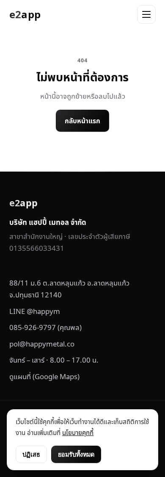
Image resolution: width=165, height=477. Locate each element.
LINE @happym (34, 311)
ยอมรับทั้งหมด (76, 454)
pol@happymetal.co (41, 344)
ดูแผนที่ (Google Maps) (44, 376)
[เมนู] (146, 14)
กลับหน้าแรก (82, 120)
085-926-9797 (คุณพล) (45, 327)
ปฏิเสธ (31, 454)
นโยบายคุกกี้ (78, 432)
